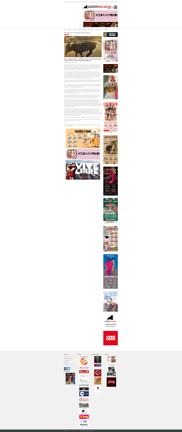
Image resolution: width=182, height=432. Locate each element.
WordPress (84, 430)
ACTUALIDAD (69, 29)
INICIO (65, 29)
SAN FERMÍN (66, 34)
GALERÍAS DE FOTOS (99, 29)
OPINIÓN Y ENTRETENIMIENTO (82, 29)
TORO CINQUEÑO (105, 29)
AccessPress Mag (90, 430)
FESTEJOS (74, 29)
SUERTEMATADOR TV (91, 29)
